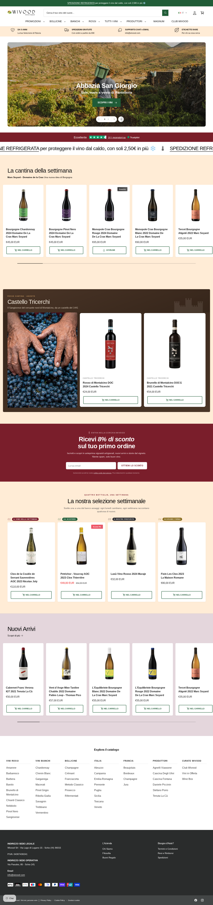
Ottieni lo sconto (132, 465)
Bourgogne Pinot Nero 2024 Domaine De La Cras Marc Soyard (62, 233)
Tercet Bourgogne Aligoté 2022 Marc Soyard (193, 231)
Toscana (99, 801)
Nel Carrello (25, 250)
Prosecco (70, 790)
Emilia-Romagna (103, 779)
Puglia (97, 790)
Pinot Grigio (42, 790)
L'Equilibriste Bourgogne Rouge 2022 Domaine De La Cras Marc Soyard (150, 691)
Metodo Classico (74, 784)
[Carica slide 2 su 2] (108, 119)
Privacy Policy (46, 900)
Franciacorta (72, 779)
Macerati (40, 784)
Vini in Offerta (189, 773)
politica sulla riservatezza (102, 473)
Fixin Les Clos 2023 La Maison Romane (172, 575)
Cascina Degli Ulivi (163, 773)
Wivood (16, 900)
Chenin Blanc (43, 773)
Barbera (10, 779)
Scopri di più (13, 635)
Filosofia (106, 853)
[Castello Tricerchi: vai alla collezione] (42, 360)
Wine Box (187, 779)
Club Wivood (189, 767)
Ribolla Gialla (43, 796)
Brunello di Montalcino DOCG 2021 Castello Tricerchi (164, 384)
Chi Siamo (107, 849)
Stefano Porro (160, 790)
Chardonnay (42, 767)
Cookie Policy (59, 900)
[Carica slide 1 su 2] (104, 119)
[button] (182, 12)
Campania (100, 773)
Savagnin (41, 801)
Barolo (10, 784)
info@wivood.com (16, 875)
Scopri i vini (58, 102)
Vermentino (42, 812)
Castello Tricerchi (28, 302)
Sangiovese (12, 817)
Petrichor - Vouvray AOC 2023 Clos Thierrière (75, 575)
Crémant (69, 773)
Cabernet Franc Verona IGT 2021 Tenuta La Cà (19, 689)
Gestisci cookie (74, 900)
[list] (106, 31)
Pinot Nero (12, 811)
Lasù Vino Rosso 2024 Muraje (128, 573)
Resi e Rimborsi (165, 853)
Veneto (98, 807)
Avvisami (110, 250)
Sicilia (97, 796)
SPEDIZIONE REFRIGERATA (158, 148)
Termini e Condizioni (168, 849)
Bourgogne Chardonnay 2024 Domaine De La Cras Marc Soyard (20, 233)
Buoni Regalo (109, 857)
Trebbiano (41, 807)
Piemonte (99, 784)
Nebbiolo (11, 805)
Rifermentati (71, 796)
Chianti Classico (15, 800)
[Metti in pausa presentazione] (121, 119)
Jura (125, 784)
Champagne (72, 767)
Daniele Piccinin (162, 784)
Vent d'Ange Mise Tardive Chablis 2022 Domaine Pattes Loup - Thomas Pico (65, 691)
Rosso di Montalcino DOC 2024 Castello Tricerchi (98, 384)
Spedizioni (163, 857)
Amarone (11, 767)
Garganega (42, 779)
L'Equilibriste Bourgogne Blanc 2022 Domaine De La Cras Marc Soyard (107, 691)
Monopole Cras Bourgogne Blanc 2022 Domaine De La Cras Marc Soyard (151, 233)
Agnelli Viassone (162, 767)
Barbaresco (12, 773)
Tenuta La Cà (160, 796)
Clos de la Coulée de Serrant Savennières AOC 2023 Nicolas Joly (23, 577)
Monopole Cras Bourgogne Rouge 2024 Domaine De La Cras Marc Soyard (108, 233)
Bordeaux (128, 773)
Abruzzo (98, 767)
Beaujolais (129, 767)
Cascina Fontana (162, 779)
